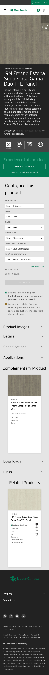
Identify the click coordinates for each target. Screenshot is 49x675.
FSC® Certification (15, 254)
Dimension (10, 233)
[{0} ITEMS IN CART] (44, 10)
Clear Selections (37, 266)
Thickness (10, 200)
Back (8, 222)
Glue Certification (15, 243)
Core (7, 211)
